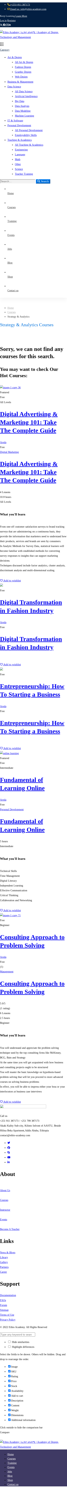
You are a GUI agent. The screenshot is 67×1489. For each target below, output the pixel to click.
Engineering (21, 149)
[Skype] (8, 1152)
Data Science (14, 86)
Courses (11, 312)
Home (10, 307)
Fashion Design (23, 67)
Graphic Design (23, 72)
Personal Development (19, 125)
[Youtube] (8, 1157)
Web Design (21, 76)
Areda (3, 442)
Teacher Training (24, 174)
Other (18, 164)
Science (19, 169)
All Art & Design (24, 62)
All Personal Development (29, 130)
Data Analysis (22, 106)
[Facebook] (8, 1147)
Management (6, 971)
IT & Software (15, 120)
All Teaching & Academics (29, 144)
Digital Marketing (9, 452)
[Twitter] (8, 1142)
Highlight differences (22, 1347)
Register (11, 20)
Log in (3, 20)
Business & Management (20, 81)
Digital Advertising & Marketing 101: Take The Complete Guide (29, 422)
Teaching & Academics (19, 140)
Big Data (19, 101)
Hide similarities (20, 1342)
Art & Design (14, 57)
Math (17, 159)
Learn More (21, 16)
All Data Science (24, 91)
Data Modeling (23, 111)
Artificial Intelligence (26, 96)
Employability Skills (26, 135)
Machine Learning (24, 115)
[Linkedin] (8, 1162)
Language (20, 154)
